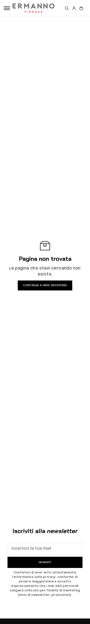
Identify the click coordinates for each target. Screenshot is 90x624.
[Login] (74, 8)
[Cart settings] (81, 8)
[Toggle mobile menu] (7, 8)
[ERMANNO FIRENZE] (33, 8)
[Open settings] (67, 8)
